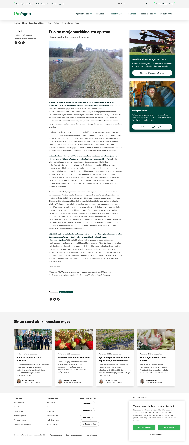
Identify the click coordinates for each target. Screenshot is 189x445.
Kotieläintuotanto (53, 420)
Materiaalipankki (20, 416)
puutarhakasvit (66, 292)
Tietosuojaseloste (56, 435)
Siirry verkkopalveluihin (164, 4)
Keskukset (17, 407)
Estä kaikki (169, 427)
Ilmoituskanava (91, 435)
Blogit (24, 23)
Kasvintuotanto (52, 416)
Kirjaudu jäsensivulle (23, 4)
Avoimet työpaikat (89, 424)
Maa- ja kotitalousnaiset (22, 424)
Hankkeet (131, 13)
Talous (49, 407)
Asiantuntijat (87, 404)
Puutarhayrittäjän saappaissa (40, 23)
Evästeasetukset (156, 434)
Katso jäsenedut (42, 4)
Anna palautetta (20, 420)
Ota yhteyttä (18, 411)
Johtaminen (51, 402)
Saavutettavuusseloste (74, 435)
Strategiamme (19, 402)
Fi (146, 4)
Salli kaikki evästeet (144, 427)
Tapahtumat (116, 13)
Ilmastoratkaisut (52, 424)
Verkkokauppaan (58, 4)
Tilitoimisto (50, 411)
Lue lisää (136, 421)
